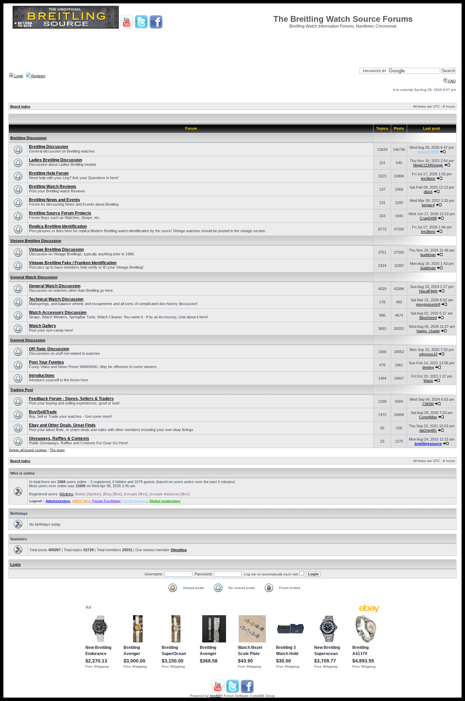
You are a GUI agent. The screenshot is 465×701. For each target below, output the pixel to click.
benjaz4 (428, 205)
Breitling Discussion (28, 138)
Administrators (58, 501)
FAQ (451, 81)
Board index (20, 106)
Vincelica (179, 550)
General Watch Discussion (34, 277)
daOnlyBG (428, 430)
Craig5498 (428, 218)
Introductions (41, 375)
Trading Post (21, 390)
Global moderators (164, 501)
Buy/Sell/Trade (43, 412)
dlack (428, 192)
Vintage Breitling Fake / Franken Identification (72, 262)
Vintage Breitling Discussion (35, 241)
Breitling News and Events (54, 199)
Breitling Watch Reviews (52, 186)
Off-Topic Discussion (49, 349)
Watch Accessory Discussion (57, 312)
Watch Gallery (42, 325)
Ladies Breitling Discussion (55, 160)
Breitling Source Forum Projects (60, 213)
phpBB (215, 696)
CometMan (428, 417)
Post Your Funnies (46, 362)
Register (37, 76)
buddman (428, 255)
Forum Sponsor (134, 501)
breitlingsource (428, 444)
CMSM (428, 404)
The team (57, 450)
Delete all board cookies (28, 450)
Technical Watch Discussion (56, 299)
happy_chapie (428, 331)
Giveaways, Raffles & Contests (59, 438)
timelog (428, 367)
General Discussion (27, 340)
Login (18, 76)
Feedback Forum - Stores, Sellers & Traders (71, 398)
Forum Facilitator (106, 501)
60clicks (66, 494)
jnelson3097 (428, 152)
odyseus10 (428, 354)
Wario (428, 381)
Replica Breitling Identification (58, 226)
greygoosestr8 (428, 304)
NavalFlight (428, 291)
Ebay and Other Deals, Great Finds (62, 425)
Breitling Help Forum (49, 173)
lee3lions (428, 178)
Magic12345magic (428, 165)
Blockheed (428, 318)
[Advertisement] (232, 46)
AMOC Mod (81, 501)
